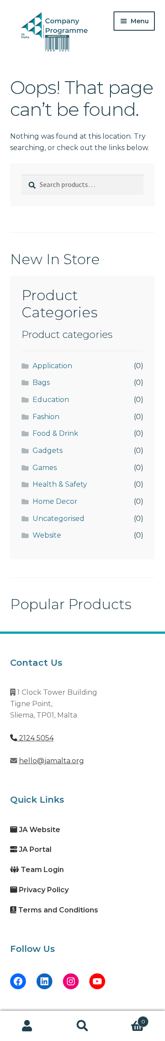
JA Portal (34, 849)
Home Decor (55, 501)
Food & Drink (55, 433)
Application (52, 366)
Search (82, 1026)
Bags (41, 382)
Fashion (46, 417)
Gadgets (47, 450)
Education (51, 399)
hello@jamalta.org (51, 761)
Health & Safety (60, 484)
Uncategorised (58, 518)
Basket (127, 1018)
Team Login (41, 869)
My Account (27, 1026)
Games (45, 467)
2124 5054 (35, 738)
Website (47, 535)
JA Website (38, 830)
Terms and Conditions (57, 910)
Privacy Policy (43, 890)
